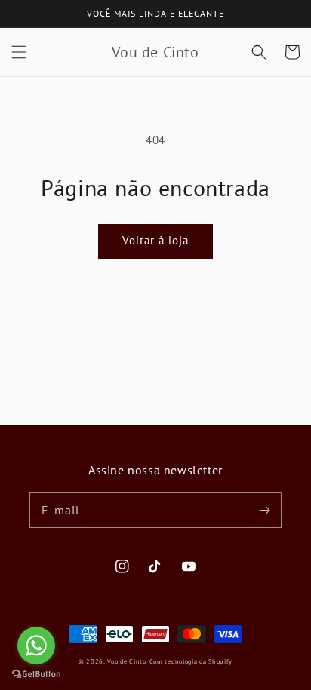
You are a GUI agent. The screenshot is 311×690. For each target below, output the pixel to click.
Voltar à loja (155, 240)
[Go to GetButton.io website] (36, 674)
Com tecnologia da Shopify (191, 661)
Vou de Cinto (126, 661)
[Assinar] (264, 509)
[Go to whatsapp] (36, 645)
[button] (18, 52)
